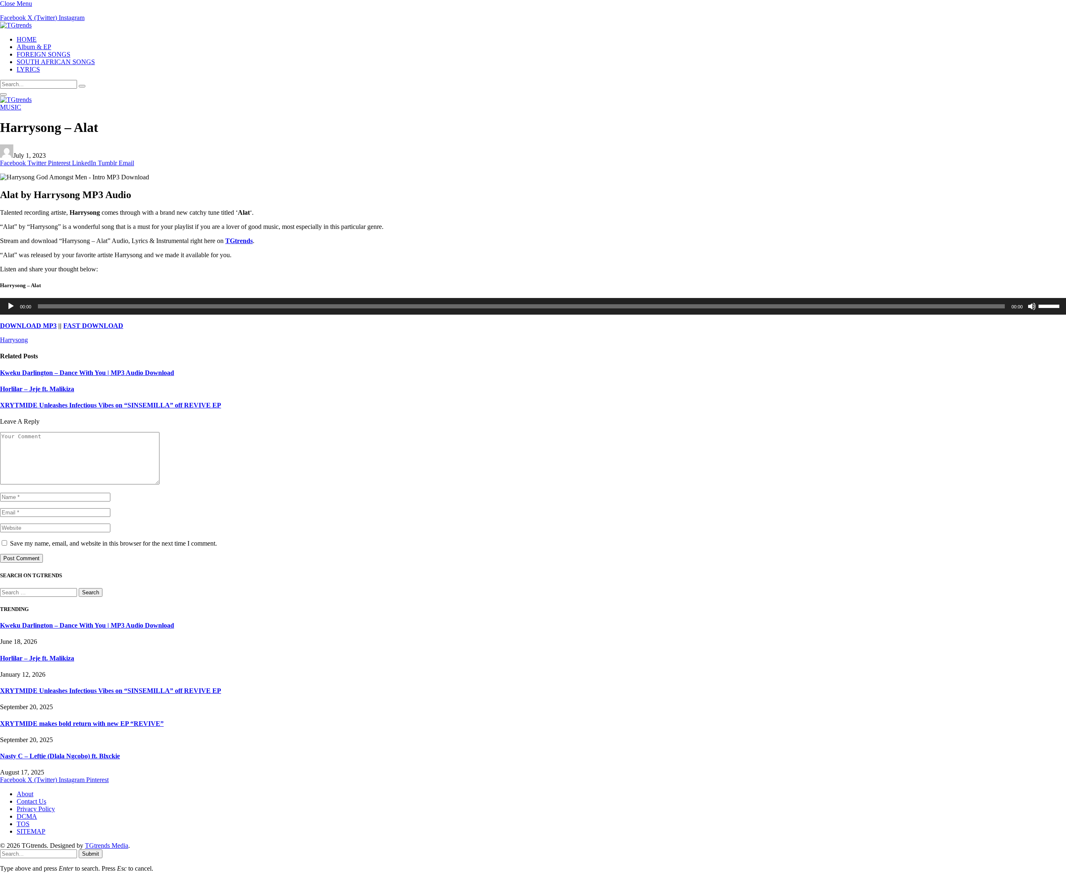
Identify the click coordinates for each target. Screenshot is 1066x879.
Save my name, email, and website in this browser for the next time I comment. (113, 543)
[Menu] (3, 94)
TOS (23, 823)
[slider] (1050, 305)
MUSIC (10, 107)
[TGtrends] (16, 25)
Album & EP (34, 46)
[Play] (11, 306)
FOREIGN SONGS (43, 54)
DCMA (27, 816)
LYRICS (28, 69)
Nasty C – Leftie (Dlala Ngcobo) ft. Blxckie (60, 756)
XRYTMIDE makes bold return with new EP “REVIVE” (82, 723)
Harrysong (14, 339)
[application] (533, 306)
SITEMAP (31, 831)
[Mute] (1032, 306)
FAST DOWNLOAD (93, 325)
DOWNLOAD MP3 (28, 325)
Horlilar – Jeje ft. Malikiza (37, 388)
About (25, 793)
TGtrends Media (106, 845)
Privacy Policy (36, 808)
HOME (27, 39)
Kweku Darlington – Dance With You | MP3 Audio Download (87, 372)
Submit (90, 854)
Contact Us (31, 801)
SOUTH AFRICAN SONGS (56, 61)
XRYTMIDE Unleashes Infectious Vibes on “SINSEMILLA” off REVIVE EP (110, 405)
